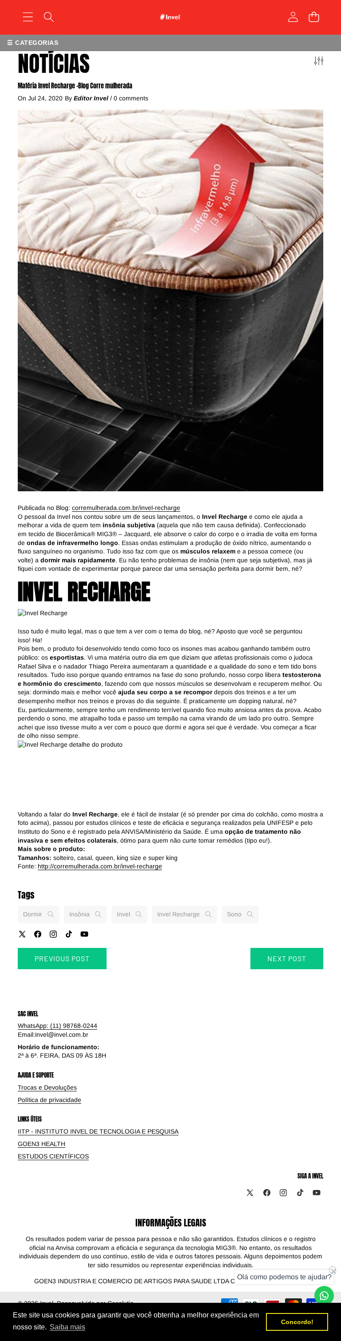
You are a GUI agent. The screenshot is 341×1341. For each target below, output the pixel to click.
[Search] (49, 17)
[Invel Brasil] (170, 16)
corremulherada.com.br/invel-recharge (126, 507)
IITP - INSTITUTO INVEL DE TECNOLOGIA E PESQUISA (98, 1131)
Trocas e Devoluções (47, 1087)
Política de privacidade (49, 1099)
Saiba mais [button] (67, 1327)
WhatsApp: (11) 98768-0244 (57, 1025)
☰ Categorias (32, 42)
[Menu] (28, 17)
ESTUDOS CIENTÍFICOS (53, 1156)
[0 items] (314, 17)
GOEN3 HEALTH (41, 1143)
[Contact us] (324, 1295)
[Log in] (293, 17)
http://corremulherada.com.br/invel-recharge (100, 866)
